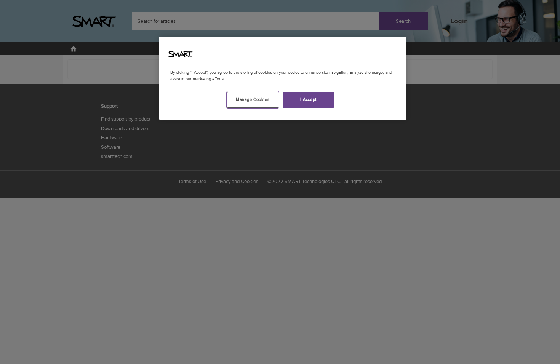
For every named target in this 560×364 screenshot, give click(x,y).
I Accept (308, 99)
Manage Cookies (252, 99)
